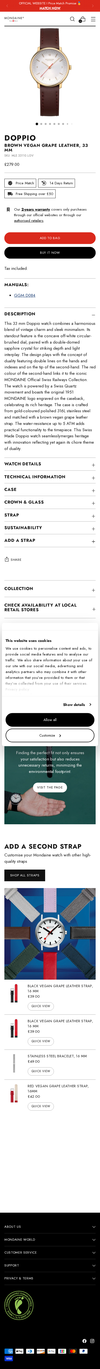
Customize (47, 735)
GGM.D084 (24, 295)
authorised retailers (28, 220)
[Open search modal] (72, 19)
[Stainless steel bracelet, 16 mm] (14, 1065)
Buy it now (50, 252)
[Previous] (7, 6)
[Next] (92, 6)
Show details (74, 704)
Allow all (50, 719)
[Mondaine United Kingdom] (14, 19)
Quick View (40, 1006)
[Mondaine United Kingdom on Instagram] (93, 1342)
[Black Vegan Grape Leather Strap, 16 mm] (14, 997)
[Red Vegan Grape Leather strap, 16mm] (14, 1097)
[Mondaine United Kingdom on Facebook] (85, 1342)
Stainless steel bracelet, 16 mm (57, 1056)
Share (16, 559)
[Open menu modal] (93, 19)
